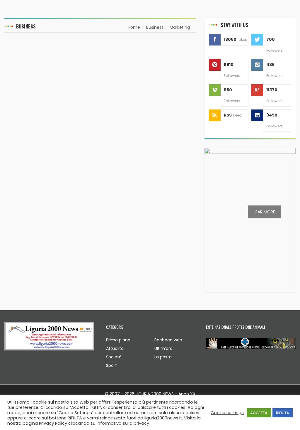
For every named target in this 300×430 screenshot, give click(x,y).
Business (154, 27)
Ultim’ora (163, 348)
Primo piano (118, 340)
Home (134, 27)
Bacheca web (168, 340)
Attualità (115, 348)
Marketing (180, 27)
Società (114, 357)
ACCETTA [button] (258, 413)
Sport (111, 365)
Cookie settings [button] (227, 412)
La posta (163, 357)
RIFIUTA (282, 413)
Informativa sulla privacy (123, 423)
